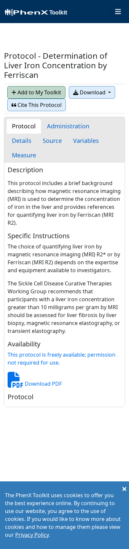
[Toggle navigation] (118, 12)
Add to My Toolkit (38, 92)
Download (92, 92)
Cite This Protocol (39, 105)
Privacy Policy (32, 534)
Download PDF (42, 383)
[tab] (23, 126)
